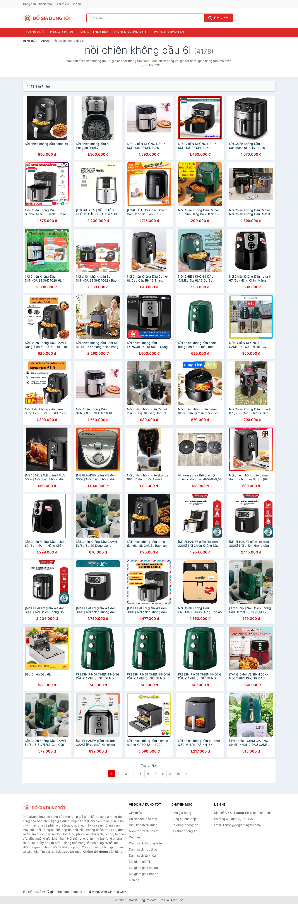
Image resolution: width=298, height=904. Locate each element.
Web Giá (107, 892)
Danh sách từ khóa (142, 855)
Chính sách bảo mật (143, 819)
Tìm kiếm (220, 18)
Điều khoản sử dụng (143, 825)
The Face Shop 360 (70, 892)
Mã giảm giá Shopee (143, 874)
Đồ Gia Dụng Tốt (171, 900)
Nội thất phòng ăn (168, 32)
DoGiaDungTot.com (142, 900)
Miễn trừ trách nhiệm (143, 831)
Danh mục (46, 4)
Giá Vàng (92, 892)
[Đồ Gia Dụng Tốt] (44, 807)
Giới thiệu (62, 4)
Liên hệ (77, 4)
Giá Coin (120, 892)
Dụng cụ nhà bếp (94, 32)
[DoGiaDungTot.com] (47, 17)
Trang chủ (29, 4)
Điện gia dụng (61, 32)
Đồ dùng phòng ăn (130, 32)
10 (178, 773)
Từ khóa (44, 40)
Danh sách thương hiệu (145, 843)
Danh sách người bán (144, 849)
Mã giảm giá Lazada (143, 868)
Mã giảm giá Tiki (140, 861)
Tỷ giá (50, 892)
